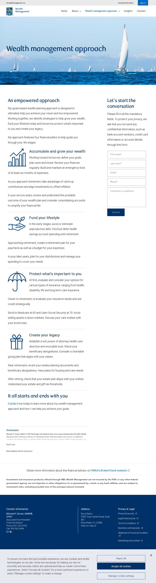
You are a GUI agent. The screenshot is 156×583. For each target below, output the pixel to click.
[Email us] (7, 531)
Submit (116, 212)
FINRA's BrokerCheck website (109, 470)
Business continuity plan (129, 528)
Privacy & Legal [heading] (126, 509)
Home (64, 10)
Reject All (121, 558)
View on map (87, 525)
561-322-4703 (20, 525)
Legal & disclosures (127, 518)
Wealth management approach (101, 10)
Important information (125, 3)
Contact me (15, 403)
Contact (141, 10)
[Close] (151, 555)
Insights (128, 10)
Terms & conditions (127, 523)
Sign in (142, 3)
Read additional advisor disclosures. (19, 451)
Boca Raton (86, 513)
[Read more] (10, 444)
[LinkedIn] (11, 531)
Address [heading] (85, 509)
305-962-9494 (17, 528)
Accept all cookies (121, 566)
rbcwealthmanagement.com (15, 3)
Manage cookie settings (121, 575)
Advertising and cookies (129, 540)
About (75, 10)
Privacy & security (126, 513)
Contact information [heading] (17, 509)
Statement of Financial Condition (133, 532)
